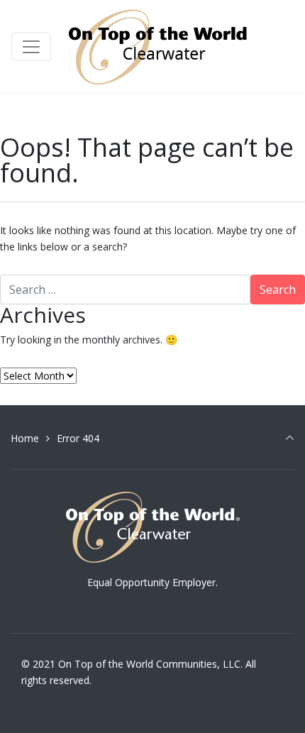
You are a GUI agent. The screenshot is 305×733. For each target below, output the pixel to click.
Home (25, 438)
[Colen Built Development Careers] (161, 46)
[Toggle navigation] (31, 47)
